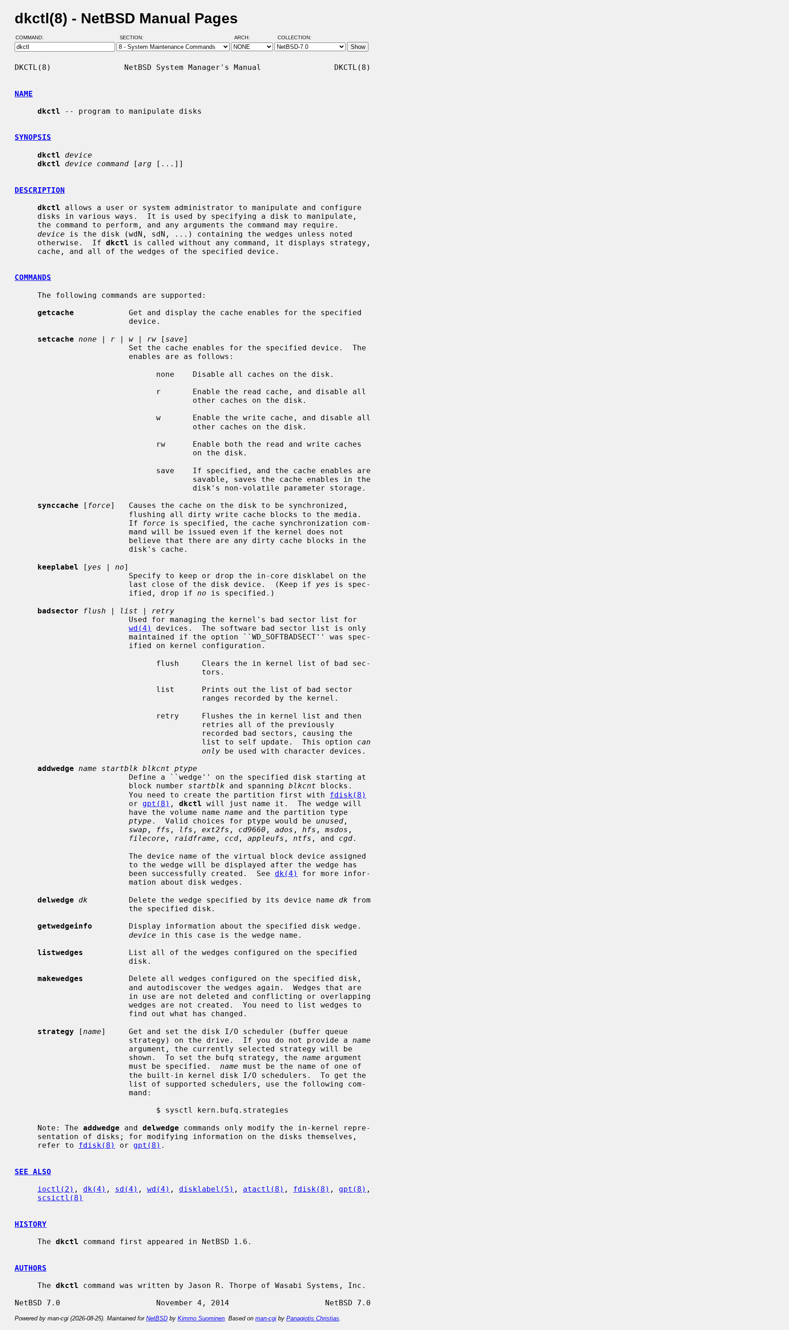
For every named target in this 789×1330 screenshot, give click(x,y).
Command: (32, 38)
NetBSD (157, 1318)
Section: (133, 38)
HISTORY (31, 1224)
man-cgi (265, 1318)
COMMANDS (33, 277)
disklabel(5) (206, 1189)
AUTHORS (31, 1268)
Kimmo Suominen (201, 1318)
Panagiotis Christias (312, 1318)
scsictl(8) (60, 1197)
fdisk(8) (348, 795)
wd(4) (140, 628)
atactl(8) (263, 1189)
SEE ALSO (33, 1171)
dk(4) (286, 873)
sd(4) (126, 1189)
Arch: (246, 38)
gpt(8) (156, 803)
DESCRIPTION (40, 190)
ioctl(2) (55, 1189)
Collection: (294, 38)
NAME (24, 94)
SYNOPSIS (33, 137)
